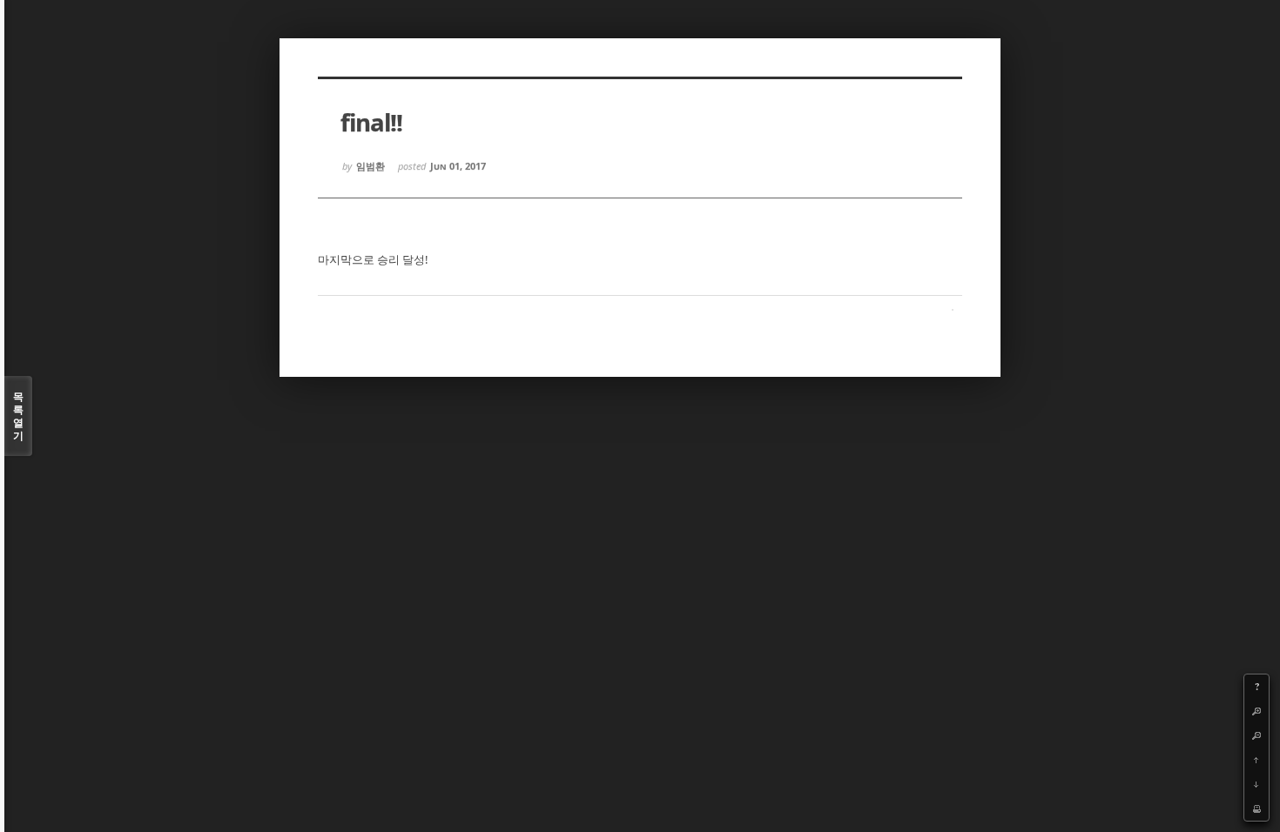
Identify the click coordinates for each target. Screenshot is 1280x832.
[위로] (1256, 760)
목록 (18, 416)
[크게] (1256, 711)
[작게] (1256, 735)
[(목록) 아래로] (1256, 784)
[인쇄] (1256, 808)
